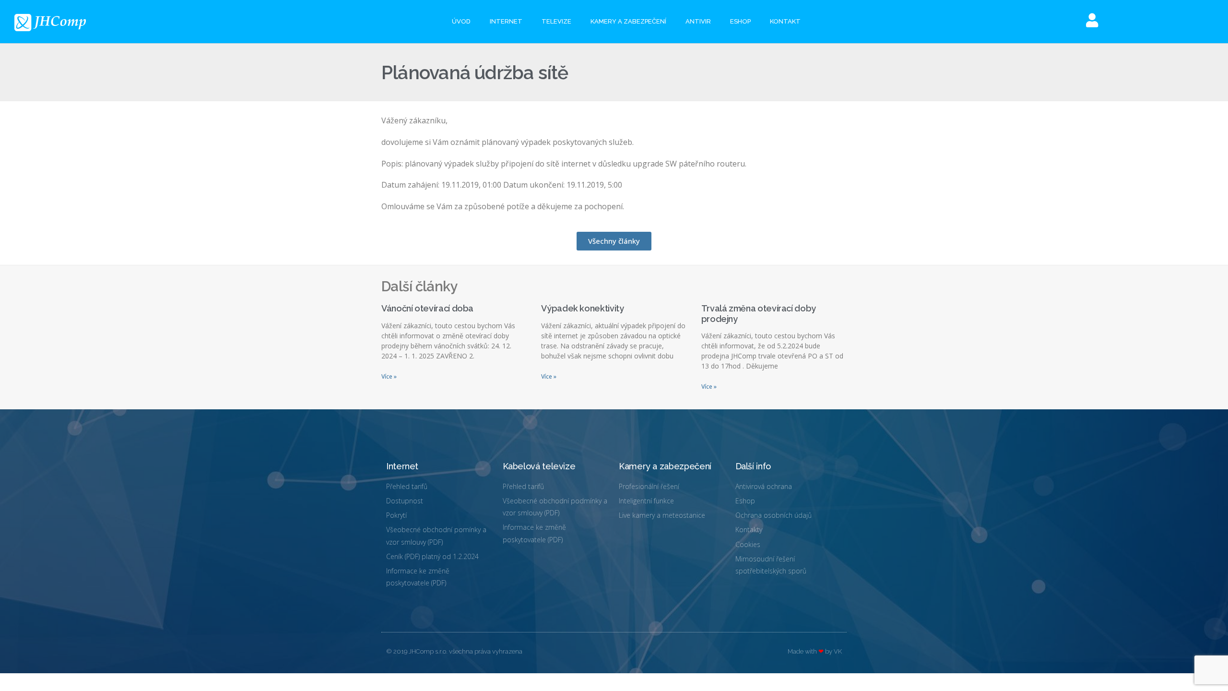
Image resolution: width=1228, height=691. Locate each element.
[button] (614, 241)
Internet (506, 21)
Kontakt (785, 21)
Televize (556, 21)
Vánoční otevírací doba (427, 308)
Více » (389, 376)
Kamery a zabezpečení (628, 21)
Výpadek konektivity (582, 308)
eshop (740, 21)
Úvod (461, 21)
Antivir (698, 21)
